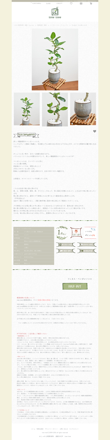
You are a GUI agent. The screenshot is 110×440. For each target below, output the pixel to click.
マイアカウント (74, 429)
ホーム (33, 429)
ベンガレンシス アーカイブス (59, 25)
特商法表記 (40, 429)
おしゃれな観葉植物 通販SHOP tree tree (55, 436)
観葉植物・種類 (41, 25)
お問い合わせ (64, 429)
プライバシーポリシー (51, 429)
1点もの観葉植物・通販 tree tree (24, 25)
